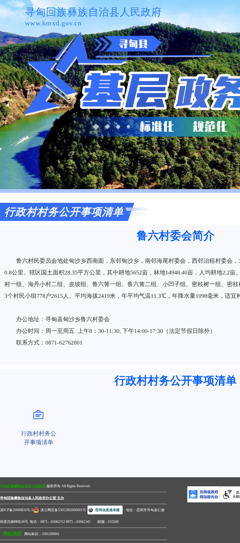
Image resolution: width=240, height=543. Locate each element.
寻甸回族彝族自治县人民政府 (23, 486)
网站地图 (12, 533)
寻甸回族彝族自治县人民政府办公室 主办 (32, 498)
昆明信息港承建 (107, 510)
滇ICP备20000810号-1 (16, 510)
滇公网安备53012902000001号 (63, 510)
